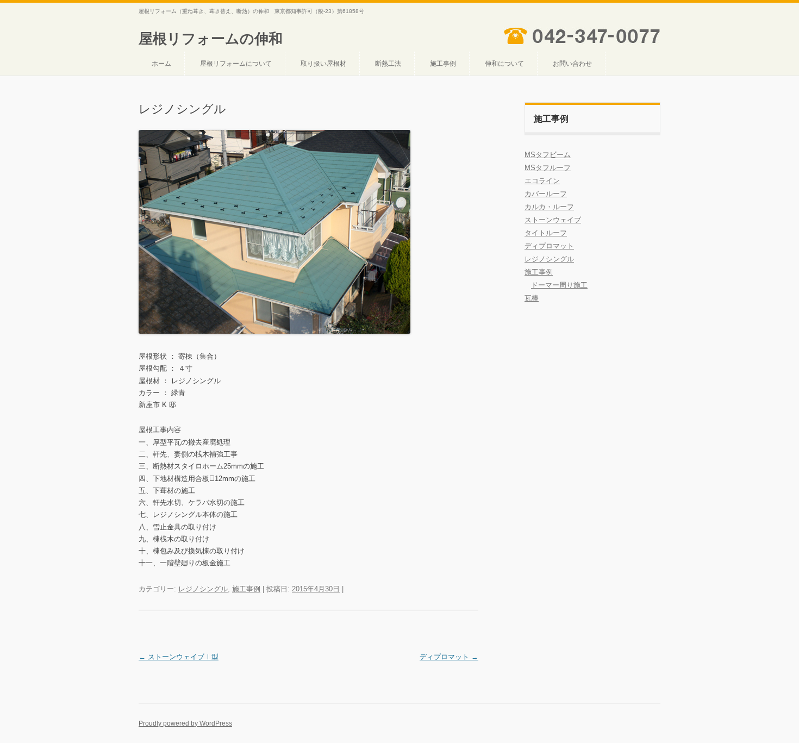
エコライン (542, 181)
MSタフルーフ (548, 168)
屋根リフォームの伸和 (211, 38)
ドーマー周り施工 (559, 285)
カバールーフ (546, 194)
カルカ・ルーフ (549, 207)
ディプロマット (449, 657)
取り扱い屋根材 (323, 63)
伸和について (504, 63)
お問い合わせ (572, 63)
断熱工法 (388, 63)
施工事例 (443, 63)
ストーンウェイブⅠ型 (179, 657)
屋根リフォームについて (236, 63)
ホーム (161, 63)
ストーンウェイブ (553, 220)
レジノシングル (203, 589)
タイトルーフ (546, 233)
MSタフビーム (548, 155)
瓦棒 (532, 298)
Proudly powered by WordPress (185, 723)
